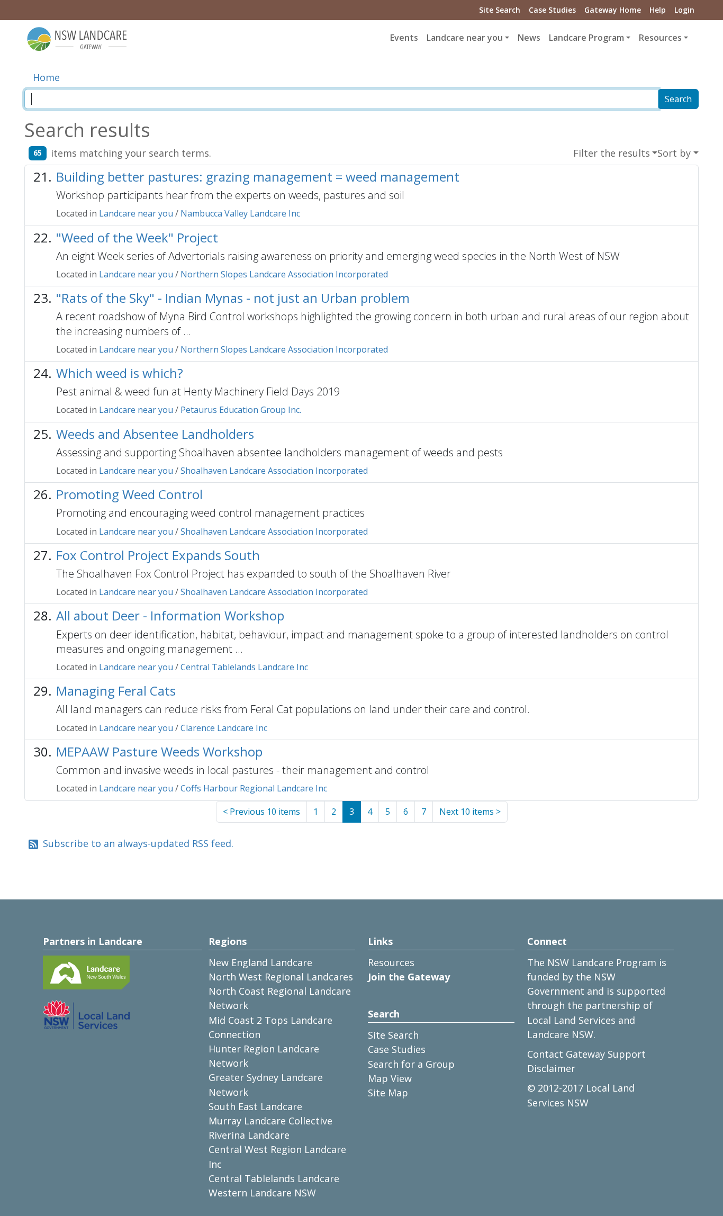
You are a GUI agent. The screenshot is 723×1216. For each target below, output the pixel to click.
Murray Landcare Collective (270, 1120)
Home (46, 77)
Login (684, 10)
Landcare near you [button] (465, 37)
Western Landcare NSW (262, 1192)
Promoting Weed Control (129, 494)
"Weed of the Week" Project (137, 237)
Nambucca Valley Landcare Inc (240, 213)
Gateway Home (612, 10)
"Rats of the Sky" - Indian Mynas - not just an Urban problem (233, 298)
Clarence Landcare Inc (223, 728)
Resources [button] (660, 37)
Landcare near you (136, 213)
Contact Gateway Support (586, 1054)
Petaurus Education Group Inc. (240, 410)
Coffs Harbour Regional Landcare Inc (253, 788)
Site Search (499, 10)
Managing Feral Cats (116, 690)
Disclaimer (551, 1068)
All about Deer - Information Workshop (170, 615)
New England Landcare (260, 962)
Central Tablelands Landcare (274, 1178)
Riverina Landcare (249, 1135)
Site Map (388, 1092)
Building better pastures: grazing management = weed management (257, 176)
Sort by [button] (674, 153)
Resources (391, 962)
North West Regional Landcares (281, 976)
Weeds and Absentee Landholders (155, 434)
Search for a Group (411, 1064)
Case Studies (552, 10)
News (529, 37)
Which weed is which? (119, 373)
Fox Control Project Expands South (158, 555)
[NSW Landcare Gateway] (77, 38)
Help (657, 10)
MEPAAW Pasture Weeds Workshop (159, 751)
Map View (390, 1078)
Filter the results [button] (611, 153)
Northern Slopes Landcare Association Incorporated (284, 274)
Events (404, 37)
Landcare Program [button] (586, 37)
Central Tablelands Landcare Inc (244, 667)
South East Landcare (255, 1106)
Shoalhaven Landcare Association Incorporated (274, 470)
